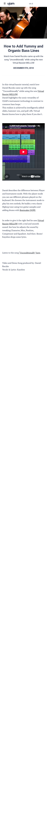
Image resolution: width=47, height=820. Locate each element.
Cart (40, 5)
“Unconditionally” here (29, 252)
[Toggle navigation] (4, 3)
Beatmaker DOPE (27, 210)
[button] (31, 3)
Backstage (35, 5)
